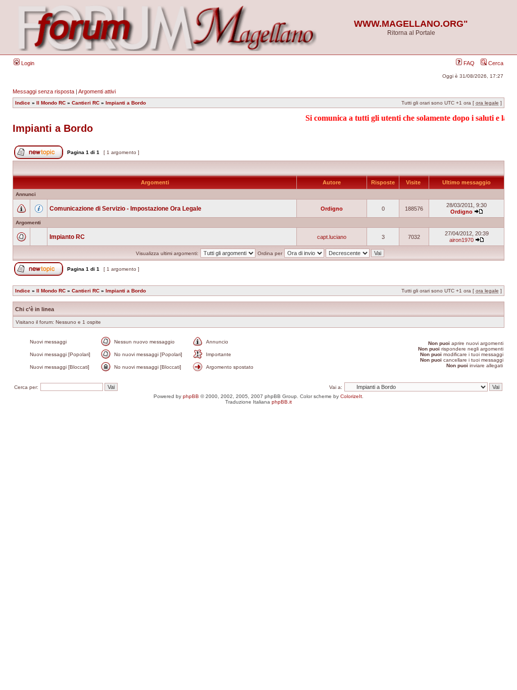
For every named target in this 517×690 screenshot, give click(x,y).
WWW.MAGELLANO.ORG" (411, 24)
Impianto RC (67, 236)
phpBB (191, 396)
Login (27, 63)
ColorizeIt (351, 396)
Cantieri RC (85, 103)
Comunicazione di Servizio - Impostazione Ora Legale (125, 208)
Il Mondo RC (51, 103)
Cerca (495, 63)
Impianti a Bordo (126, 103)
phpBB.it (282, 402)
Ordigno (332, 209)
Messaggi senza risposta (43, 91)
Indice (22, 103)
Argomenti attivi (97, 91)
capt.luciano (331, 237)
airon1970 (461, 240)
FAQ (468, 63)
